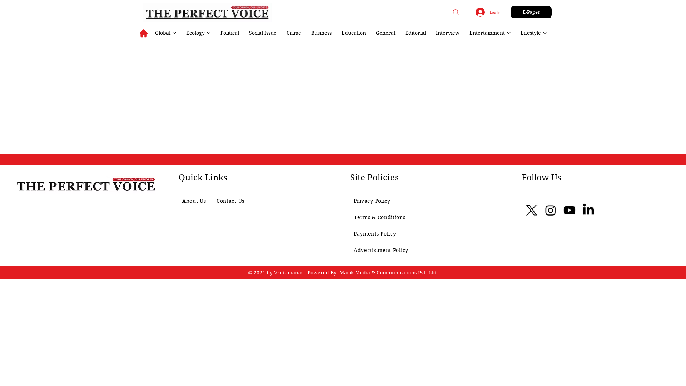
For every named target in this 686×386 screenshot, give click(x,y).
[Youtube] (569, 210)
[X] (531, 210)
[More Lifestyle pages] (545, 33)
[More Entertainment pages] (509, 33)
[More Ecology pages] (208, 33)
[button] (456, 12)
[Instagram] (550, 210)
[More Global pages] (174, 33)
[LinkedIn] (588, 210)
